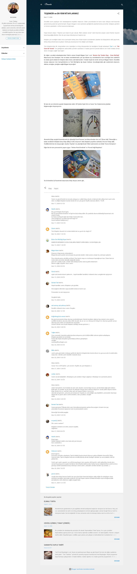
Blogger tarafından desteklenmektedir (83, 569)
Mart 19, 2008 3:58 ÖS (58, 277)
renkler (53, 374)
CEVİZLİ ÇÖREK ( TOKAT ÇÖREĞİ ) (57, 523)
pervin (53, 474)
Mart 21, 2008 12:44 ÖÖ (58, 368)
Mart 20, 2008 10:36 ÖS (58, 357)
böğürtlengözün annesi (58, 316)
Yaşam (56, 188)
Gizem (53, 228)
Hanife (53, 209)
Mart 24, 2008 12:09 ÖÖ (58, 399)
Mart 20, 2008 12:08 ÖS (58, 327)
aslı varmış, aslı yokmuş (58, 305)
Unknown (54, 451)
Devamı (116, 517)
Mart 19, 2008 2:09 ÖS (58, 266)
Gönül (53, 271)
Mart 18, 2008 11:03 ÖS (58, 234)
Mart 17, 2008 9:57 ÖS (58, 203)
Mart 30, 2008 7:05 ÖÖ (58, 468)
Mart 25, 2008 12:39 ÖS (58, 415)
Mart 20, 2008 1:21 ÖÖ (58, 311)
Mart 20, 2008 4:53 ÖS (58, 345)
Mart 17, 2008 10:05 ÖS (58, 223)
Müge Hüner (55, 250)
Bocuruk (48, 4)
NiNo (52, 350)
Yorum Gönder (50, 487)
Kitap (50, 188)
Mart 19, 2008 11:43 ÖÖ (58, 245)
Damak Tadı (55, 282)
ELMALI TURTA (50, 501)
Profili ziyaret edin (13, 38)
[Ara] (122, 5)
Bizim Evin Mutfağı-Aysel (59, 239)
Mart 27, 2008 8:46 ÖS (58, 431)
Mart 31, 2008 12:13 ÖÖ (58, 483)
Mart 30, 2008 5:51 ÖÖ (58, 445)
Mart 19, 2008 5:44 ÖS (58, 300)
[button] (118, 13)
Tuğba (53, 332)
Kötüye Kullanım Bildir (8, 59)
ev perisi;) (54, 420)
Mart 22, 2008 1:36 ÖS (58, 379)
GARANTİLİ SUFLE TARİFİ (53, 545)
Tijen (111, 46)
